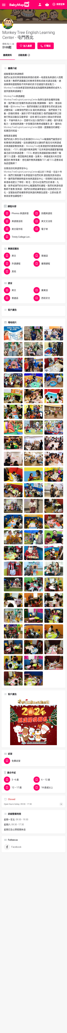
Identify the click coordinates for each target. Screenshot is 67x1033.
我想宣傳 (60, 4)
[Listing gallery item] (13, 333)
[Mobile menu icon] (4, 5)
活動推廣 (22, 55)
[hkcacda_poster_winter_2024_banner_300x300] (33, 721)
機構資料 (7, 55)
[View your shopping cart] (47, 5)
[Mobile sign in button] (40, 5)
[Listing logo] (7, 23)
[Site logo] (18, 5)
